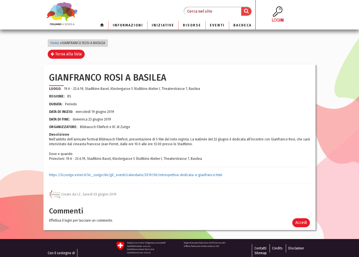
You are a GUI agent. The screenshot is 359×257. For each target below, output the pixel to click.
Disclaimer (296, 248)
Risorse (192, 25)
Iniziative (163, 25)
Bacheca (242, 25)
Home (54, 43)
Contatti (260, 248)
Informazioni (128, 25)
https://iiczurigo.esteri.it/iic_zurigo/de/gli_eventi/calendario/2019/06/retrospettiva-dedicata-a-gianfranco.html (135, 175)
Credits (277, 248)
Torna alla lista (68, 54)
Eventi (217, 25)
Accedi (301, 222)
